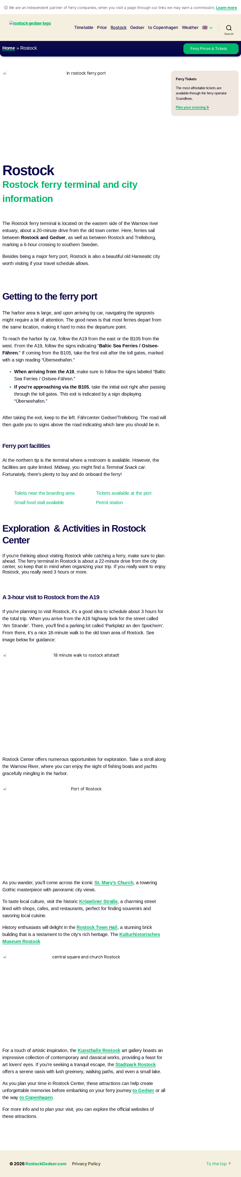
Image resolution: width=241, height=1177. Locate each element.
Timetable (83, 27)
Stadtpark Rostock (135, 1064)
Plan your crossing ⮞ (192, 107)
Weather (190, 27)
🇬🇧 (204, 27)
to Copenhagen (163, 27)
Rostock (119, 27)
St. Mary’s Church (113, 882)
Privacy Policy (86, 1163)
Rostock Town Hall (96, 927)
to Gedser (143, 1090)
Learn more (226, 7)
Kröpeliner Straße (98, 901)
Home (8, 48)
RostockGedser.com (45, 1163)
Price (102, 27)
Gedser (137, 27)
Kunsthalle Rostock (99, 1050)
